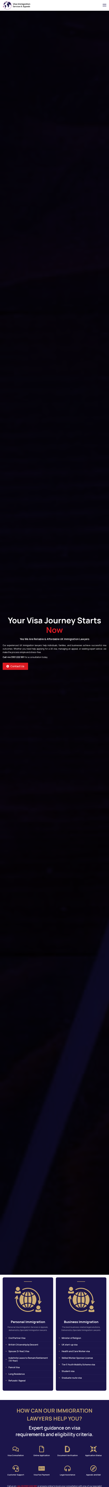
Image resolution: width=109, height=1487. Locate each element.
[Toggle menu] (104, 5)
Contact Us (17, 666)
